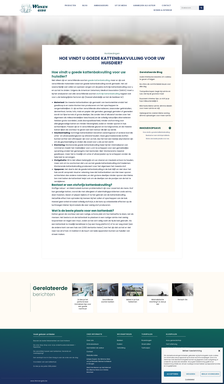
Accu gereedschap (173, 340)
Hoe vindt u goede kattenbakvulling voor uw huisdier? (157, 132)
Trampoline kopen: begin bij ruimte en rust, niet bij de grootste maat (155, 92)
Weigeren (190, 374)
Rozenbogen (147, 340)
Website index (92, 355)
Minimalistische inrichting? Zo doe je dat (157, 301)
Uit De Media (121, 5)
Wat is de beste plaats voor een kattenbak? (158, 139)
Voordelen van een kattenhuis (44, 362)
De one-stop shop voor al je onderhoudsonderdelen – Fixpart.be (54, 346)
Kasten (119, 344)
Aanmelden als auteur (144, 5)
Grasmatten (146, 344)
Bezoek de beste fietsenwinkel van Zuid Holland (51, 341)
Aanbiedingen (112, 53)
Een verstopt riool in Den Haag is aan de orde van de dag (55, 357)
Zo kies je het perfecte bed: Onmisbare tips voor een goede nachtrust (82, 304)
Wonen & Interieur (163, 10)
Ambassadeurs (101, 5)
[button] (219, 351)
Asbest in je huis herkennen (132, 300)
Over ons (90, 340)
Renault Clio (182, 299)
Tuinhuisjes (146, 348)
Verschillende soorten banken (107, 300)
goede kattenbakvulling (99, 80)
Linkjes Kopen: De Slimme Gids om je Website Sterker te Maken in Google (99, 361)
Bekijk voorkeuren (210, 374)
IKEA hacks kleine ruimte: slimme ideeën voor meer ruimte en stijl (156, 107)
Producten (70, 5)
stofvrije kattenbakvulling (108, 93)
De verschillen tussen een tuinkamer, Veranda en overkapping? (52, 352)
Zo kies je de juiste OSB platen (44, 366)
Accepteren (172, 374)
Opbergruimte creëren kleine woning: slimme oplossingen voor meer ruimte (155, 114)
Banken (120, 340)
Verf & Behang (171, 344)
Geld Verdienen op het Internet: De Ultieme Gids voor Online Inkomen (99, 369)
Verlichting (121, 348)
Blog (84, 5)
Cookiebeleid (189, 379)
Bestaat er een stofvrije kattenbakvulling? (158, 135)
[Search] (201, 8)
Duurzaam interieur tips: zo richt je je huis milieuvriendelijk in (154, 99)
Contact (166, 5)
